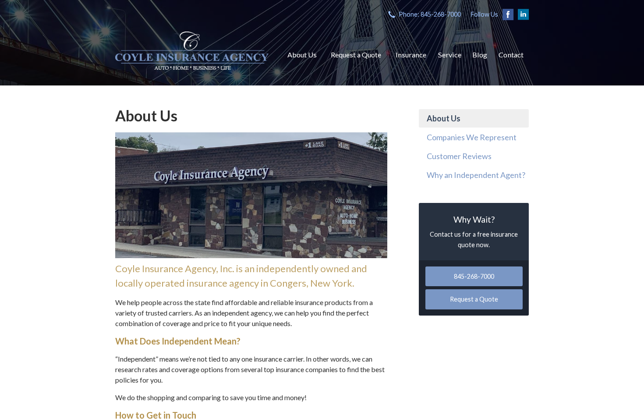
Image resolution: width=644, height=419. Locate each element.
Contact (511, 54)
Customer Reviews (459, 156)
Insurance (411, 54)
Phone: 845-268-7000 (430, 14)
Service (449, 54)
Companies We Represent (472, 137)
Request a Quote (356, 54)
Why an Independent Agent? (476, 175)
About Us (302, 54)
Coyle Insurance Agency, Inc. (192, 50)
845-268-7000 (474, 276)
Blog (479, 54)
